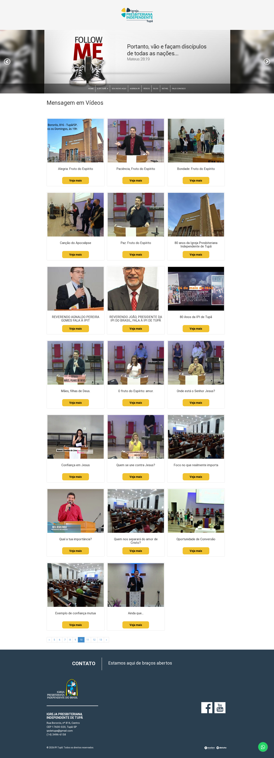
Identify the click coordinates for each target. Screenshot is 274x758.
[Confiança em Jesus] (75, 436)
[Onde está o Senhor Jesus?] (196, 362)
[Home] (137, 15)
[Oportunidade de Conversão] (196, 510)
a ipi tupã (102, 88)
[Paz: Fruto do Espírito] (136, 214)
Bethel (165, 88)
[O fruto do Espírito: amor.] (136, 362)
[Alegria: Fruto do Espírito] (75, 140)
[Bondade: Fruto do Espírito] (196, 140)
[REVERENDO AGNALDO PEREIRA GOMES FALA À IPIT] (75, 288)
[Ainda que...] (136, 584)
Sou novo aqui (119, 88)
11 (87, 639)
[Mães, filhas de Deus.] (75, 362)
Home (91, 88)
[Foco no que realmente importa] (196, 436)
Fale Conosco (179, 88)
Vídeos (146, 88)
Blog (155, 88)
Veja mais (75, 180)
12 (94, 639)
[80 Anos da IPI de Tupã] (196, 288)
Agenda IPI (135, 88)
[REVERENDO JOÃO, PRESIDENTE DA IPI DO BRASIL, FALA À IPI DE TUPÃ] (136, 288)
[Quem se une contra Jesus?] (136, 436)
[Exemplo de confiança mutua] (75, 584)
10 (81, 639)
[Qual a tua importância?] (75, 510)
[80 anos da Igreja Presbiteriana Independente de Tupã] (196, 214)
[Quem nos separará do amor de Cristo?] (136, 510)
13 (100, 639)
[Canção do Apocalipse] (75, 214)
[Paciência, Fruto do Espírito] (136, 140)
